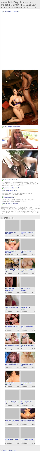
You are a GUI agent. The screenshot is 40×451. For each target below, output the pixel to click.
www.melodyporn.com (9, 450)
